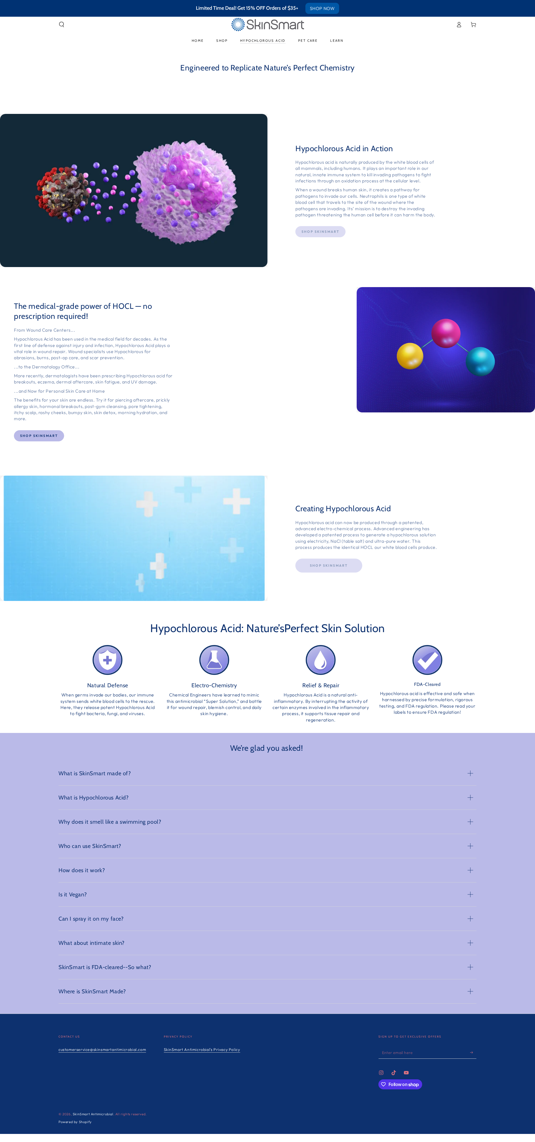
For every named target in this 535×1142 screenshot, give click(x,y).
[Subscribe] (473, 1052)
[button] (61, 24)
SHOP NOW (322, 8)
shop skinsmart (39, 436)
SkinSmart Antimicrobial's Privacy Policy (202, 1049)
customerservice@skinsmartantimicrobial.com (102, 1049)
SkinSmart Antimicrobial (93, 1114)
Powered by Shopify (75, 1122)
